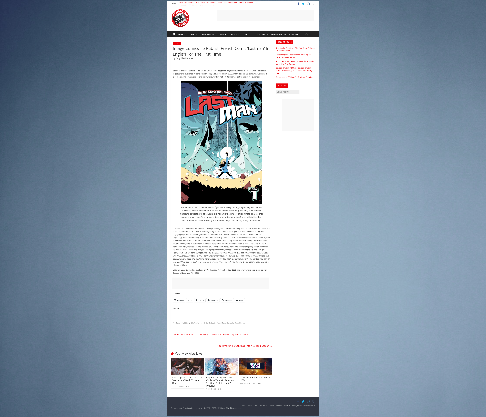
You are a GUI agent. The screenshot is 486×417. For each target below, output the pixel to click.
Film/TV (193, 34)
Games (223, 34)
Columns (261, 34)
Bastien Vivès (215, 323)
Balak (208, 323)
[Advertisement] (265, 15)
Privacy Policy (296, 406)
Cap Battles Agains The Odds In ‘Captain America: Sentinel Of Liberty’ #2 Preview (220, 381)
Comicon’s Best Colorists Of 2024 (255, 379)
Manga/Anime (208, 34)
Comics (181, 34)
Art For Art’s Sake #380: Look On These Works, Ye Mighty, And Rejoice (207, 3)
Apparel (279, 406)
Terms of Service (309, 406)
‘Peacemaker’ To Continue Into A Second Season (244, 345)
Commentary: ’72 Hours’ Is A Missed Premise (294, 77)
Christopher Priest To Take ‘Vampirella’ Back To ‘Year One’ (187, 380)
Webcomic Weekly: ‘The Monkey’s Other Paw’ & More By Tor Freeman (210, 334)
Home (243, 406)
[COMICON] (180, 10)
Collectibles (235, 34)
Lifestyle (248, 34)
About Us (293, 34)
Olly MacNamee (196, 323)
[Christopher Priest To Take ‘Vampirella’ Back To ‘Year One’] (187, 359)
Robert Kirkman (240, 323)
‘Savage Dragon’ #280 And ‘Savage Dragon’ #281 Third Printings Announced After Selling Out (294, 70)
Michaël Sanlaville (227, 323)
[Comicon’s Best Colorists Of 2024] (255, 359)
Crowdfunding (278, 34)
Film (255, 406)
